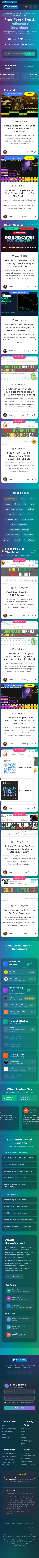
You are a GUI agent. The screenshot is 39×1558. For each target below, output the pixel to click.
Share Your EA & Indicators (8, 1463)
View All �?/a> (33, 225)
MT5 (21, 514)
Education (11, 228)
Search (30, 54)
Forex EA (19, 357)
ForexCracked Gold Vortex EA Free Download (19, 911)
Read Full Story (13, 1277)
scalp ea (31, 509)
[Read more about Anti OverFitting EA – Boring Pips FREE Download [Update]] (19, 433)
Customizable (27, 519)
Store (29, 94)
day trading (28, 535)
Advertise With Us (28, 1465)
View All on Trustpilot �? (25, 1098)
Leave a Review (9, 1098)
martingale (25, 1429)
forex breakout (11, 519)
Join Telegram (10, 2)
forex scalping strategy (19, 530)
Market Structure (12, 535)
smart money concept (14, 509)
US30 (32, 499)
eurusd (17, 540)
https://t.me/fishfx (19, 1545)
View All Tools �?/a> (28, 67)
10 (32, 415)
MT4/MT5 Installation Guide (28, 1454)
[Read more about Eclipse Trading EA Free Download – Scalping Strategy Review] (19, 826)
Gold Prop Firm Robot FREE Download (19, 593)
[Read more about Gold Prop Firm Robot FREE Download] (19, 572)
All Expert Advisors (9, 1428)
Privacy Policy (11, 1404)
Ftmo (23, 499)
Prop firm (11, 514)
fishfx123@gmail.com (15, 1543)
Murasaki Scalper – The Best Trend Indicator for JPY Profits (19, 193)
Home (4, 1425)
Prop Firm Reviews (9, 1456)
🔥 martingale (10, 499)
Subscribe (19, 1408)
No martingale (20, 504)
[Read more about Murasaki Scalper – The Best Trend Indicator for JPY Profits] (19, 170)
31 (32, 217)
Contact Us (25, 1459)
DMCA (32, 1524)
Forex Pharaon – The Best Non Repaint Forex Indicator (19, 128)
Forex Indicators (14, 94)
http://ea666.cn (24, 1540)
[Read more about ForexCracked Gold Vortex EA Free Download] (19, 890)
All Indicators (7, 1431)
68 (32, 152)
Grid (29, 514)
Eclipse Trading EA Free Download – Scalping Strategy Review (19, 849)
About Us (5, 1437)
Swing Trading (29, 540)
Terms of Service (22, 1524)
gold (32, 504)
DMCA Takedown (27, 1462)
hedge (7, 504)
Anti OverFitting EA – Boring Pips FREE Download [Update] (19, 456)
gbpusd (7, 540)
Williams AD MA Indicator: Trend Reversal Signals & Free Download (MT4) (19, 327)
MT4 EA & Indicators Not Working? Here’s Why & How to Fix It (19, 263)
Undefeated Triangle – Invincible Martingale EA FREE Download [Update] (19, 392)
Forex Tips (26, 228)
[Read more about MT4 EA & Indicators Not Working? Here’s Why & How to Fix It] (19, 240)
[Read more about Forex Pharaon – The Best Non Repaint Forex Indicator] (19, 105)
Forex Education (8, 1459)
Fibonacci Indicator (19, 524)
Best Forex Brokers (9, 1453)
